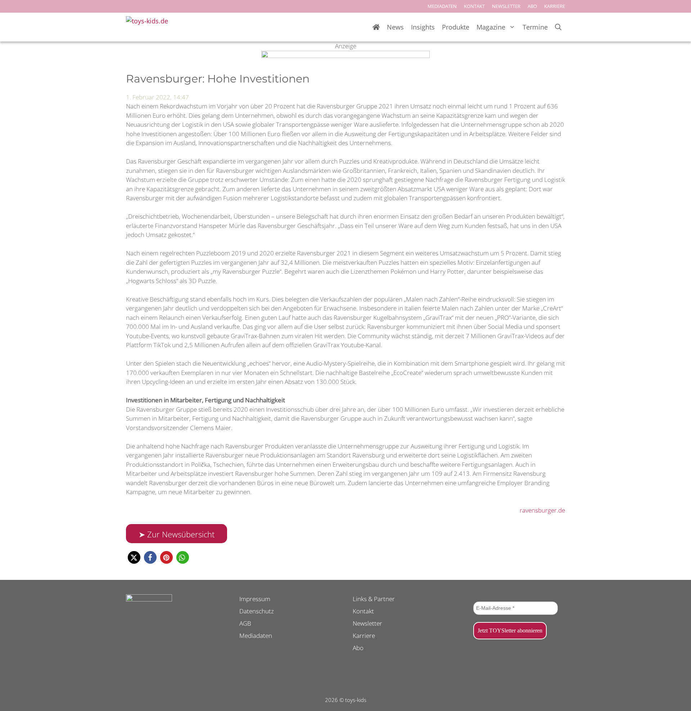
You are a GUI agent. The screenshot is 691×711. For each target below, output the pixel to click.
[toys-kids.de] (149, 27)
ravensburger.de (542, 510)
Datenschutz (256, 611)
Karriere (364, 635)
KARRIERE (554, 6)
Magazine (491, 27)
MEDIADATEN (442, 6)
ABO (532, 6)
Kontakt (363, 611)
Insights (423, 27)
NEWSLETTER (506, 6)
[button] (134, 557)
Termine (535, 27)
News (395, 27)
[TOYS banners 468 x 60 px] (345, 56)
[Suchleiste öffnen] (558, 27)
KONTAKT (474, 6)
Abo (358, 648)
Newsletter (367, 623)
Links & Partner (374, 599)
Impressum (254, 599)
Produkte (455, 27)
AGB (245, 623)
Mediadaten (255, 635)
